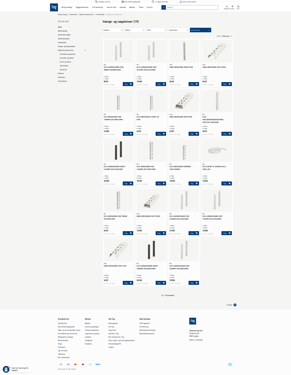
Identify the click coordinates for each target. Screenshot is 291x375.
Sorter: (219, 36)
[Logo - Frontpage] (54, 7)
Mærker (132, 7)
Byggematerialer (82, 7)
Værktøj (123, 7)
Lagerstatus (173, 30)
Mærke (127, 30)
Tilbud (141, 7)
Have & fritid (111, 7)
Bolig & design (66, 7)
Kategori (106, 30)
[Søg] (164, 7)
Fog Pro (150, 7)
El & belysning (97, 7)
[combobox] (192, 7)
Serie (149, 30)
